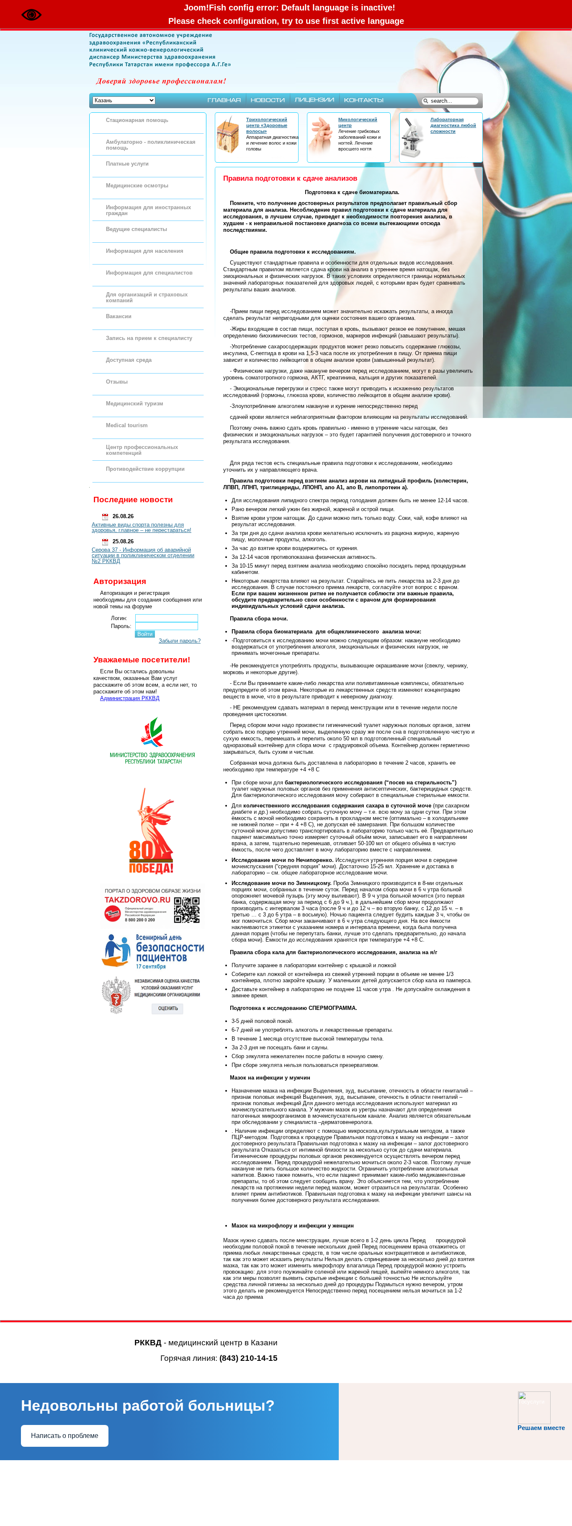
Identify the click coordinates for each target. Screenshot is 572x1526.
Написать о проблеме (64, 1435)
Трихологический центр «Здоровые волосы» (266, 125)
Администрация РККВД (130, 698)
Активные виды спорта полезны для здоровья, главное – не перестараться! (141, 527)
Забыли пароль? (180, 641)
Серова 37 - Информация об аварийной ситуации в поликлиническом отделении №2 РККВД (143, 555)
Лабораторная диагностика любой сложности (453, 125)
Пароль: (121, 626)
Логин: (119, 618)
